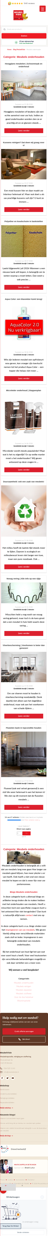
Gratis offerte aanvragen (24, 1031)
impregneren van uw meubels (20, 930)
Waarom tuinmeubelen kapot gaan (12, 1118)
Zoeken (24, 36)
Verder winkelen (23, 1232)
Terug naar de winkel (10, 1226)
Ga (26, 833)
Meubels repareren (24, 990)
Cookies (10, 1180)
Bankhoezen (4, 1089)
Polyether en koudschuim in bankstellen (23, 221)
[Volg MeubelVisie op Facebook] (2, 1078)
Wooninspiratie (23, 1001)
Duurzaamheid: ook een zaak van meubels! (23, 482)
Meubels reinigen (23, 986)
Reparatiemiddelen (7, 1102)
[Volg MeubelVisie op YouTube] (13, 1078)
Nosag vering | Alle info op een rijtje (24, 579)
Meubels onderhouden (23, 983)
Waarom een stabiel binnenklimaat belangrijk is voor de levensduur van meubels (23, 1129)
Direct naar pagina (24, 829)
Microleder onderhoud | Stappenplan (23, 390)
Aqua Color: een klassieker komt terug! (23, 299)
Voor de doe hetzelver (23, 997)
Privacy (2, 1180)
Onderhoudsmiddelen (8, 1094)
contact (29, 915)
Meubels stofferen (23, 994)
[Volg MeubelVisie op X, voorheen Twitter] (7, 1078)
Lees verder (23, 131)
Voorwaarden (20, 1180)
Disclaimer (30, 1180)
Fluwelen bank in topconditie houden (23, 728)
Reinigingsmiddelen (7, 1098)
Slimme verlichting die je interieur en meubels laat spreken (20, 1123)
